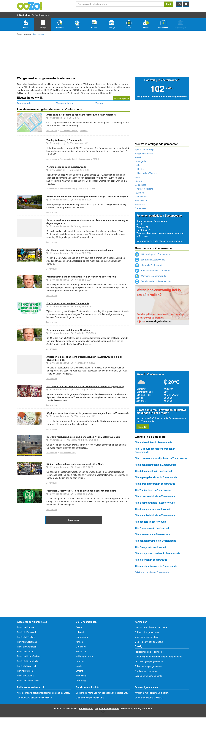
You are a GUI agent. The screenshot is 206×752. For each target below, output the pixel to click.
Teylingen (139, 192)
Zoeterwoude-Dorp (68, 159)
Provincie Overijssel (26, 665)
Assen (79, 627)
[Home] (30, 5)
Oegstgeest (140, 184)
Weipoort (99, 103)
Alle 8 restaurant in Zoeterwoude (152, 534)
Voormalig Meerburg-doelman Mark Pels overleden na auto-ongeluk (81, 276)
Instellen (142, 426)
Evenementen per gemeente (148, 675)
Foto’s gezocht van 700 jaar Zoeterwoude (67, 303)
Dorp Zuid (82, 188)
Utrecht (79, 670)
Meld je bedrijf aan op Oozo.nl (149, 641)
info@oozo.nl (86, 708)
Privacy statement (143, 708)
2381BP (96, 159)
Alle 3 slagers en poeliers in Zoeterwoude (157, 553)
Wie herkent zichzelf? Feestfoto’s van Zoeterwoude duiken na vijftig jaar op (85, 386)
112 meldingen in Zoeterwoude (155, 254)
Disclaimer (126, 708)
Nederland (25, 15)
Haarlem (80, 661)
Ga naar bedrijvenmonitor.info (90, 697)
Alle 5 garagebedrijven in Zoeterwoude (156, 477)
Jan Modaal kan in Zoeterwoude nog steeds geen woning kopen (79, 249)
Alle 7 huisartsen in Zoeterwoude (153, 490)
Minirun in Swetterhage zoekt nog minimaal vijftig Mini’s (75, 463)
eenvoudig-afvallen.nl (158, 321)
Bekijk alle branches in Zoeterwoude (152, 572)
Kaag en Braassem (144, 153)
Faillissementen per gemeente (149, 651)
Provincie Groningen (26, 646)
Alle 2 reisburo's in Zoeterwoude (152, 528)
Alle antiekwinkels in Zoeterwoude (153, 442)
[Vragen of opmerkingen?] (186, 4)
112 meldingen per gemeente (149, 661)
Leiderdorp (140, 169)
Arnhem (79, 641)
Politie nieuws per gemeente (148, 666)
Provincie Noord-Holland (28, 661)
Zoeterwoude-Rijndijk (69, 130)
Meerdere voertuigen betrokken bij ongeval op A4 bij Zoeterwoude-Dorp (83, 436)
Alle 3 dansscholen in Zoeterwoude (154, 471)
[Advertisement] (73, 548)
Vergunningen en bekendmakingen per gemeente (158, 656)
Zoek (168, 4)
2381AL (92, 188)
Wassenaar (140, 204)
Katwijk (138, 157)
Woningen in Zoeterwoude (153, 275)
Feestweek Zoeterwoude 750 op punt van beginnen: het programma (81, 490)
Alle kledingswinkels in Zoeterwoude (155, 502)
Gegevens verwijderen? (107, 708)
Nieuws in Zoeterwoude (151, 265)
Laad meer (73, 519)
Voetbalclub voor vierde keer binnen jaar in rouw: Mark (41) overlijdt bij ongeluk (87, 196)
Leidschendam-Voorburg (146, 173)
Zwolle (79, 665)
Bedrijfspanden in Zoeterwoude (155, 281)
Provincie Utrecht (25, 670)
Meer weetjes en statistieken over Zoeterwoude (159, 240)
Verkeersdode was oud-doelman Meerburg (68, 330)
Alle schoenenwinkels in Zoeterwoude (155, 540)
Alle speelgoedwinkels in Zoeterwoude (156, 566)
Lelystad (80, 632)
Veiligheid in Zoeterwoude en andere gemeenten (162, 96)
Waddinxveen (141, 200)
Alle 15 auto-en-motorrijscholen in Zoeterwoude (161, 458)
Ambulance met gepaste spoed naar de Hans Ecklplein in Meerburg (81, 114)
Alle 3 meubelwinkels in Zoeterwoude (155, 515)
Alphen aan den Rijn (144, 149)
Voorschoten (141, 196)
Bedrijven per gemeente (146, 671)
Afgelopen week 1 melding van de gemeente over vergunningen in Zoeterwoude (87, 413)
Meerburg (84, 130)
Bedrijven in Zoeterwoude (152, 259)
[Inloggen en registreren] (179, 4)
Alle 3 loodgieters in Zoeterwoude (153, 509)
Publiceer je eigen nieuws (147, 632)
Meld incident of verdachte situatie (151, 627)
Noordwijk (139, 180)
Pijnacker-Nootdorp (144, 188)
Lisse (137, 176)
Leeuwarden (82, 636)
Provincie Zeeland (25, 675)
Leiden (138, 165)
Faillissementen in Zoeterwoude (155, 270)
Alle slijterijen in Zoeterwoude (151, 559)
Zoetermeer (140, 208)
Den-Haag (81, 680)
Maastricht (81, 651)
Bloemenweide (84, 159)
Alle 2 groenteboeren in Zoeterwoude (155, 483)
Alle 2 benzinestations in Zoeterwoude (155, 464)
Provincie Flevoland (26, 632)
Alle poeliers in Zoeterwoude (150, 521)
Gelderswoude (24, 103)
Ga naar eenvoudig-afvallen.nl (149, 697)
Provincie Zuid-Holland (28, 680)
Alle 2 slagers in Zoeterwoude (151, 547)
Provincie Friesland (26, 636)
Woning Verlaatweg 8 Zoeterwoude (64, 140)
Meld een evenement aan (147, 636)
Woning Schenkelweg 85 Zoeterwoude (66, 166)
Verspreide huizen (64, 103)
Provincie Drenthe (25, 627)
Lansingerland (141, 161)
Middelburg (81, 675)
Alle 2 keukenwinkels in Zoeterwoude (155, 496)
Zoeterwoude (38, 34)
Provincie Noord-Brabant (29, 656)
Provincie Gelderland (27, 641)
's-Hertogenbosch (84, 656)
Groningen (81, 646)
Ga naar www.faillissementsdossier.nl (34, 697)
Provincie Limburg (25, 651)
